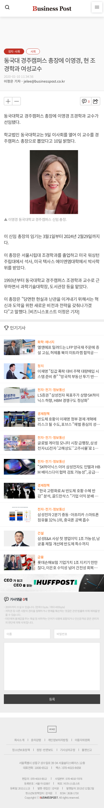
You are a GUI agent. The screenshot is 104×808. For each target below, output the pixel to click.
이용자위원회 (82, 740)
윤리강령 (36, 740)
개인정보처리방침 (58, 740)
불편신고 (87, 750)
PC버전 (52, 729)
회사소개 (19, 740)
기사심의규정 (67, 750)
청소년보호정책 (21, 750)
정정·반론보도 (45, 750)
